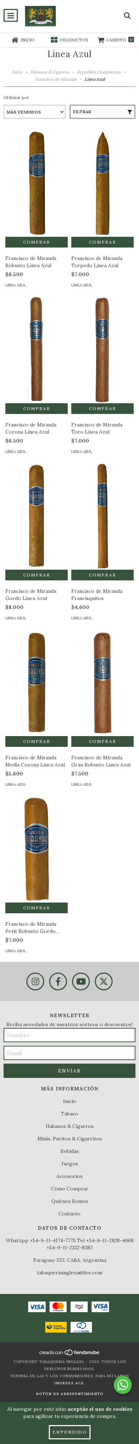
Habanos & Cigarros (49, 72)
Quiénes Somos (69, 1201)
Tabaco (69, 1113)
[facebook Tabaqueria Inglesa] (58, 981)
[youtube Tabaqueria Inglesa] (81, 981)
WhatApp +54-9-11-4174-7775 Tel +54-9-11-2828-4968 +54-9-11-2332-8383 (70, 1244)
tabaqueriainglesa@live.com (69, 1272)
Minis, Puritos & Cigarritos (69, 1138)
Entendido (69, 1432)
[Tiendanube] (69, 1354)
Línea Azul (15, 285)
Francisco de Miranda (56, 79)
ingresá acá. (69, 1383)
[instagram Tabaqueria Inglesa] (35, 981)
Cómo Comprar (69, 1188)
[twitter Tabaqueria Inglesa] (104, 981)
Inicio (17, 72)
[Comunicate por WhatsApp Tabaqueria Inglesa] (123, 1385)
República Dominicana (98, 72)
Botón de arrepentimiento (69, 1393)
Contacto (69, 1213)
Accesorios (69, 1176)
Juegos (69, 1163)
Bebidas (70, 1151)
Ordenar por (16, 97)
